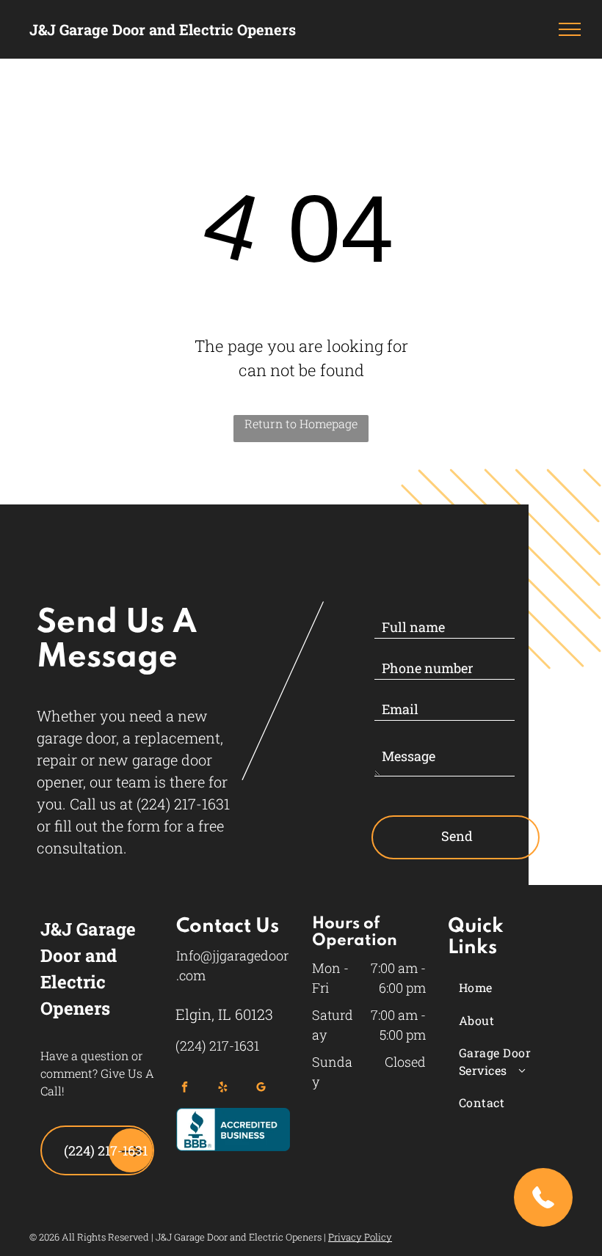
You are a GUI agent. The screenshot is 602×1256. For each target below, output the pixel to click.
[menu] (570, 29)
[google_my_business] (261, 1089)
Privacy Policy (360, 1237)
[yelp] (222, 1089)
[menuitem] (514, 988)
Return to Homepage (301, 423)
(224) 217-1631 (183, 803)
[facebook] (184, 1089)
